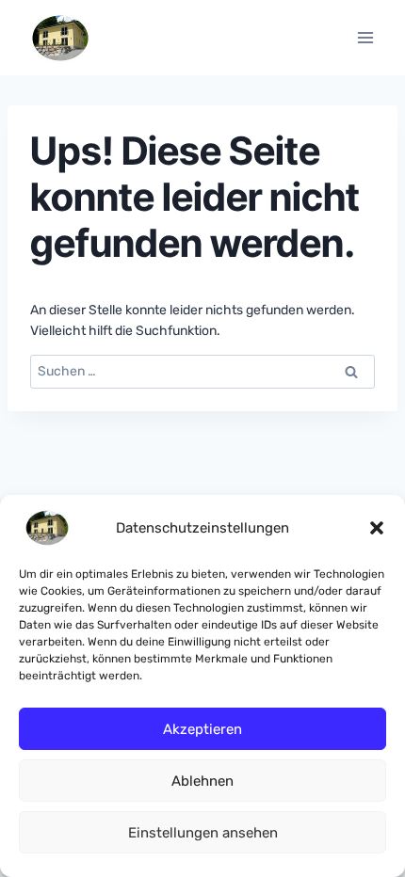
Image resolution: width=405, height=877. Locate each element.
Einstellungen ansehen (203, 832)
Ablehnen (202, 781)
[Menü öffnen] (365, 37)
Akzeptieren (202, 729)
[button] (376, 527)
